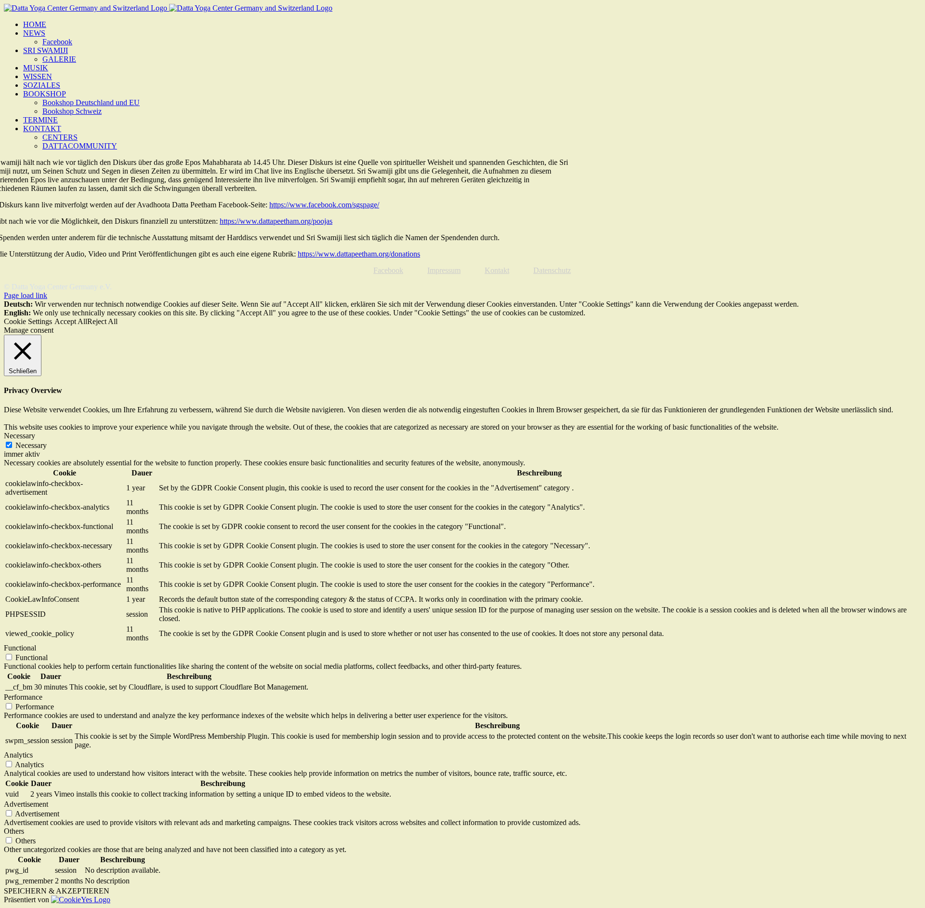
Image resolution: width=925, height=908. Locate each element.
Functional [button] (20, 648)
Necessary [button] (19, 436)
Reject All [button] (102, 321)
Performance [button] (23, 697)
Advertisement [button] (26, 804)
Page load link (25, 295)
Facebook (388, 270)
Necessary (31, 445)
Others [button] (14, 831)
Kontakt (497, 270)
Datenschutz (552, 270)
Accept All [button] (70, 321)
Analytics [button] (18, 755)
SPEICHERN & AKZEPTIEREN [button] (56, 891)
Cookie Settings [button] (28, 321)
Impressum (444, 270)
